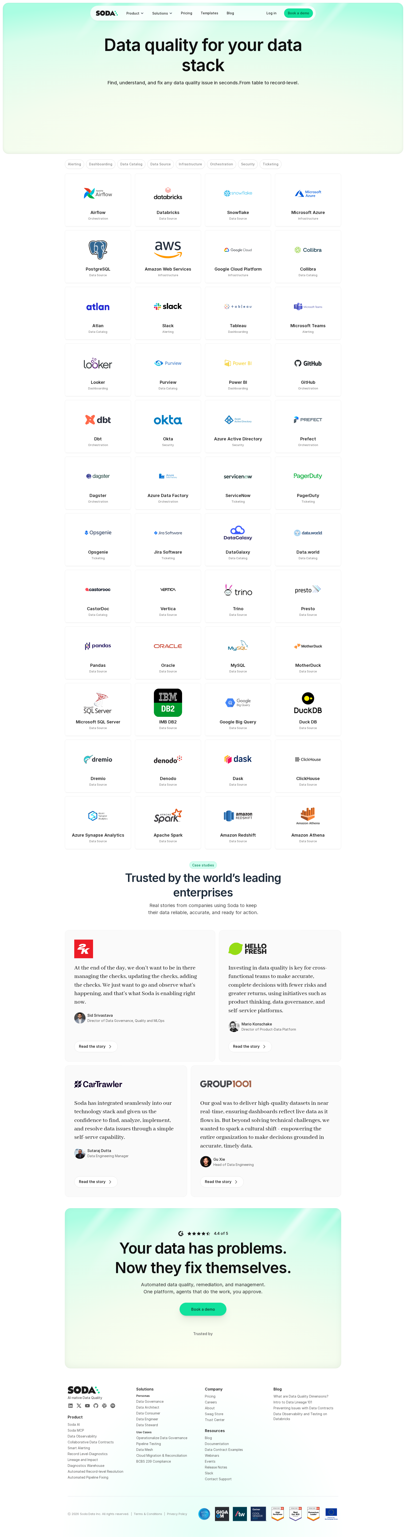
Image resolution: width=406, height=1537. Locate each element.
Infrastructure (190, 164)
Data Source (160, 164)
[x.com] (79, 1406)
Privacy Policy (177, 1514)
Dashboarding (100, 164)
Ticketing (270, 164)
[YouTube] (87, 1406)
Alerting (74, 164)
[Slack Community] (104, 1406)
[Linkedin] (70, 1406)
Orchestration (221, 164)
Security (248, 164)
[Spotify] (113, 1406)
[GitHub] (96, 1406)
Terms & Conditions (148, 1514)
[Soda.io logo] (107, 13)
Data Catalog (131, 164)
